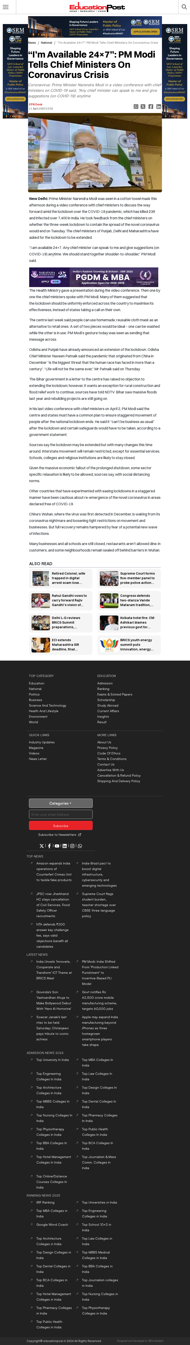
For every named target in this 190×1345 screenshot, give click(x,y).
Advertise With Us (110, 770)
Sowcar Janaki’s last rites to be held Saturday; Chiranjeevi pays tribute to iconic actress (52, 1028)
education (36, 683)
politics (34, 694)
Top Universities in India (99, 1202)
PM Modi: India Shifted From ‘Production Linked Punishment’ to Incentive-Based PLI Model (100, 972)
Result (102, 722)
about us (104, 742)
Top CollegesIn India (99, 1162)
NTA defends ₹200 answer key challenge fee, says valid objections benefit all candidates (52, 935)
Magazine (36, 748)
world (33, 722)
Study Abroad (107, 705)
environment (38, 716)
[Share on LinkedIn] (159, 106)
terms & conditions (112, 759)
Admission (105, 683)
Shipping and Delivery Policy (118, 781)
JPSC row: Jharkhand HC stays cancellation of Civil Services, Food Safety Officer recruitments (53, 905)
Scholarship (106, 700)
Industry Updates (42, 742)
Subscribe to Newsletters (57, 834)
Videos (34, 753)
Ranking (103, 689)
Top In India (52, 1060)
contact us (105, 764)
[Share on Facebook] (151, 106)
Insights (103, 716)
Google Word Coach (52, 1224)
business (35, 700)
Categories (59, 803)
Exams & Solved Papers (114, 694)
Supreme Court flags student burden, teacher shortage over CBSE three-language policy (99, 905)
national (46, 42)
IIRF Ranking (45, 1202)
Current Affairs (108, 711)
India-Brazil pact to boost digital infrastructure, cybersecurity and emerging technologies (99, 874)
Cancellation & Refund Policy (119, 775)
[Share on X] (143, 106)
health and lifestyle (43, 711)
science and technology (47, 705)
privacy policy (107, 748)
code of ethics (108, 753)
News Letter (38, 759)
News (32, 42)
